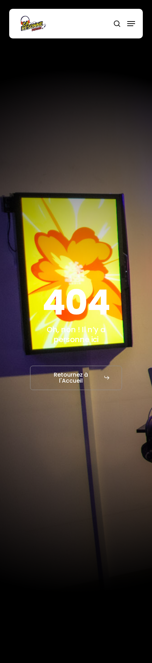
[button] (131, 23)
